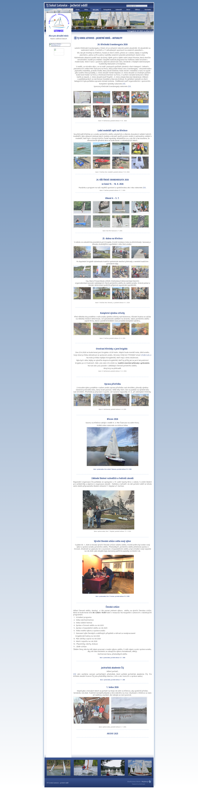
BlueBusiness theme (133, 782)
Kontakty (148, 10)
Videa (86, 10)
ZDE (74, 674)
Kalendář (119, 10)
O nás (78, 10)
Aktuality (96, 10)
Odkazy (137, 10)
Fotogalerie (107, 10)
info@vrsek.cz (146, 355)
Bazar (128, 10)
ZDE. (124, 84)
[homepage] (58, 22)
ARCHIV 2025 (112, 733)
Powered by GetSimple (138, 784)
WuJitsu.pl (145, 782)
